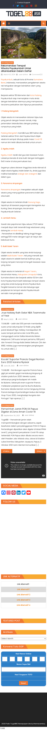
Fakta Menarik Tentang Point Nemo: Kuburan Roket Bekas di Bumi (8, 451)
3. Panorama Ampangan (11, 183)
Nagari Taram (30, 271)
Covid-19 (38, 139)
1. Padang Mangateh (10, 111)
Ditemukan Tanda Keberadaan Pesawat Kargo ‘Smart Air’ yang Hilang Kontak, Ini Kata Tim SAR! (41, 451)
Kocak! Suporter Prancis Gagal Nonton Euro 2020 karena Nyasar (22, 361)
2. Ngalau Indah (7, 148)
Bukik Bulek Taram (15, 255)
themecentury (39, 724)
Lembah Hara (16, 230)
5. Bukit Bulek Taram (9, 246)
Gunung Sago (34, 202)
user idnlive (23, 74)
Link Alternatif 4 (23, 605)
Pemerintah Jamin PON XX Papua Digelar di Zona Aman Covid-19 (19, 410)
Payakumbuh (7, 79)
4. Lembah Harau (8, 218)
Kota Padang (35, 95)
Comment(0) (37, 74)
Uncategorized (7, 63)
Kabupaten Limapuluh (27, 274)
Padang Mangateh (9, 133)
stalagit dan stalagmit (27, 174)
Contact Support (23, 2)
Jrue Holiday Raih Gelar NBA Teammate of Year (23, 314)
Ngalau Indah (6, 155)
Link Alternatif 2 (23, 594)
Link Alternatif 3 (23, 600)
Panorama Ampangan (10, 189)
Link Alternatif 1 (23, 589)
